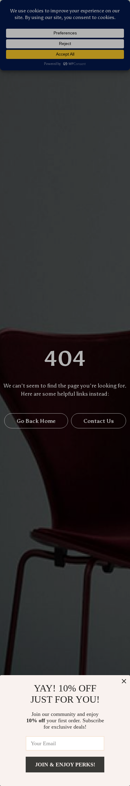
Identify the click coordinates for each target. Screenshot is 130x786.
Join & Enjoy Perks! (65, 765)
